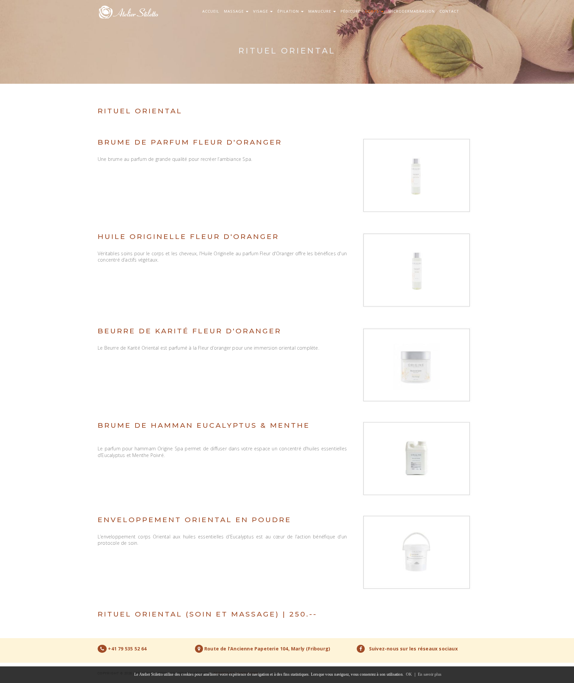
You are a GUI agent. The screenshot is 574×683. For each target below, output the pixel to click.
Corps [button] (372, 11)
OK (409, 674)
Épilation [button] (288, 11)
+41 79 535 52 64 (127, 648)
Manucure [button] (320, 11)
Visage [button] (261, 11)
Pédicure (350, 11)
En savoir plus (429, 674)
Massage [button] (234, 11)
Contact (449, 11)
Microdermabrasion (411, 11)
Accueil (210, 11)
